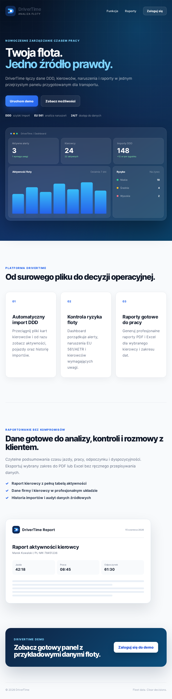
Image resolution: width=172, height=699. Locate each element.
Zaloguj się (155, 11)
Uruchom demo (22, 101)
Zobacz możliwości (60, 101)
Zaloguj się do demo (136, 647)
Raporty (130, 11)
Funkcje (112, 11)
